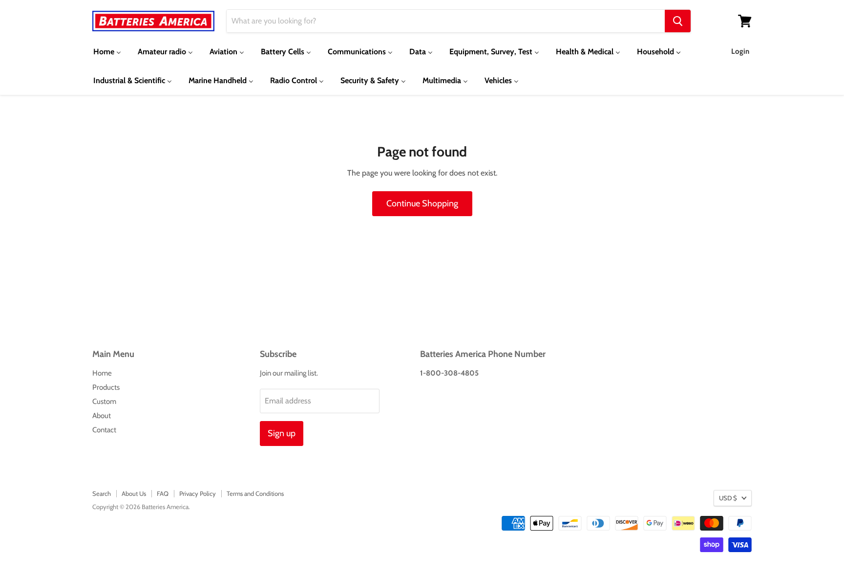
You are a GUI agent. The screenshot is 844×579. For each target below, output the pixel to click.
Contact (104, 429)
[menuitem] (107, 51)
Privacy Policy (197, 493)
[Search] (678, 21)
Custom (104, 401)
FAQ (163, 493)
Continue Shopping (422, 203)
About (101, 415)
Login (740, 51)
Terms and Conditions (255, 493)
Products (106, 387)
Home (102, 373)
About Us (134, 493)
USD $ (728, 498)
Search (101, 493)
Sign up (281, 433)
